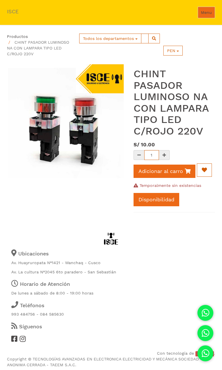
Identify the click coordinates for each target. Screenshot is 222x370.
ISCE (12, 11)
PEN (172, 50)
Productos (17, 36)
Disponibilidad (156, 199)
